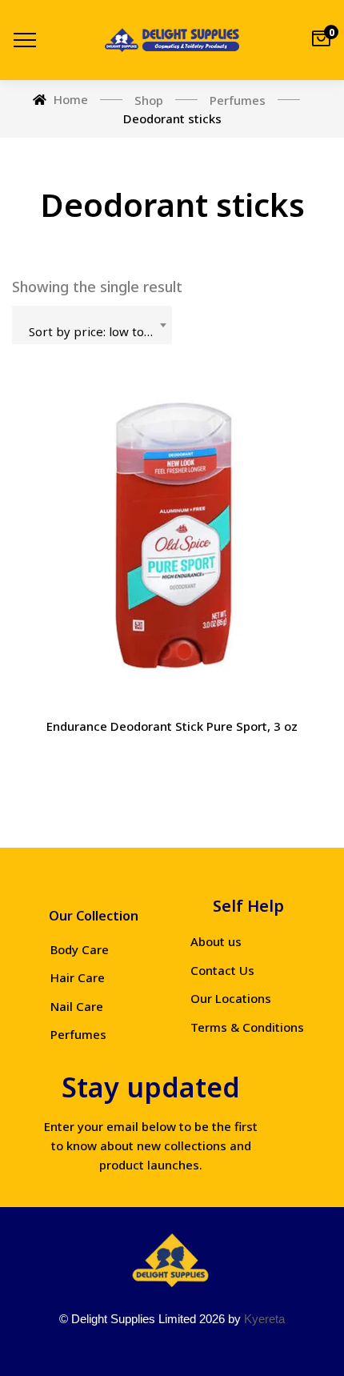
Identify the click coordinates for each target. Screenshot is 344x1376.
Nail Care (76, 1006)
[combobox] (92, 325)
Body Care (79, 949)
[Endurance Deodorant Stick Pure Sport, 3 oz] (172, 540)
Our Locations (230, 998)
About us (216, 941)
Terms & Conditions (247, 1027)
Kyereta (264, 1319)
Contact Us (222, 970)
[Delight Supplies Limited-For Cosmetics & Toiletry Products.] (172, 40)
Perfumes (78, 1034)
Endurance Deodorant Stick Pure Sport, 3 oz (172, 726)
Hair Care (77, 977)
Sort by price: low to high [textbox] (100, 331)
